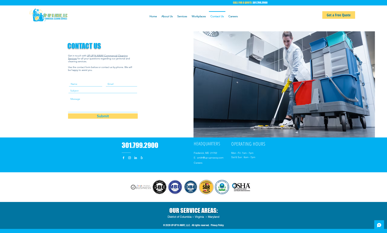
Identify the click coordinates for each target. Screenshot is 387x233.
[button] (182, 15)
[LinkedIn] (135, 158)
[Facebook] (123, 158)
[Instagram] (129, 158)
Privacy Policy (217, 225)
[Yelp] (141, 158)
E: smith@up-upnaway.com (208, 157)
